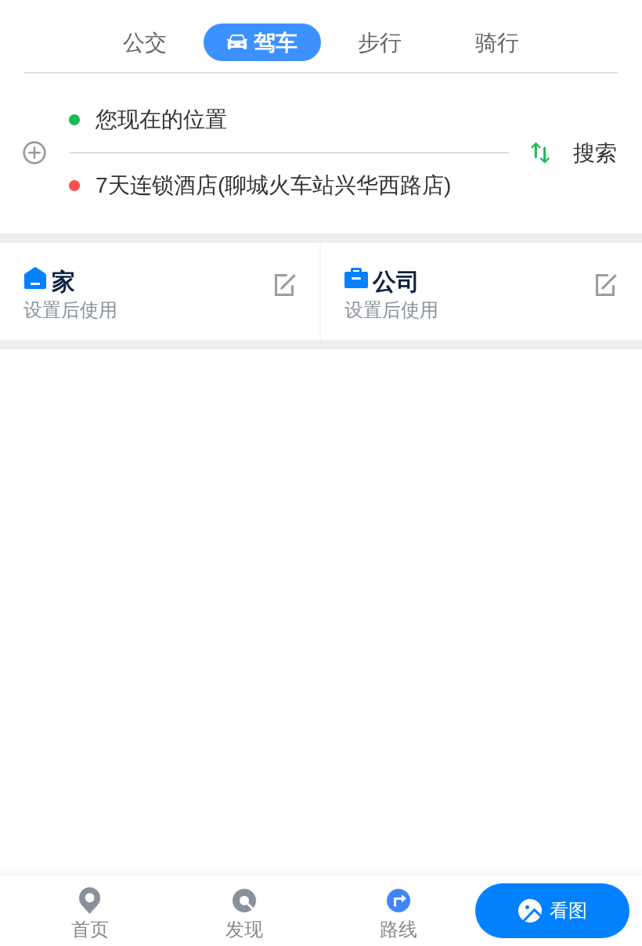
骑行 (497, 42)
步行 (380, 42)
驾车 (276, 42)
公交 (145, 42)
